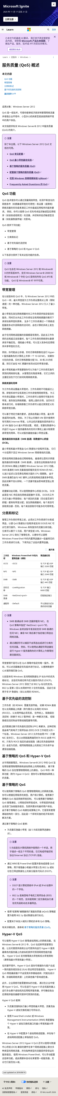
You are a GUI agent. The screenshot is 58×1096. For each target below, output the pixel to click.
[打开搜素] (48, 29)
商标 (33, 1092)
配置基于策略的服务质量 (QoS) (25, 172)
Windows (24, 57)
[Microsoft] (29, 29)
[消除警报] (54, 4)
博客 (28, 1088)
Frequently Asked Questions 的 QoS (28, 184)
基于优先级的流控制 (12, 89)
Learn (5, 57)
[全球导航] (2, 29)
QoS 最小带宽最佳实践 (21, 160)
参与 (37, 1088)
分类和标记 (9, 86)
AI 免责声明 (7, 1088)
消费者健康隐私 (8, 1092)
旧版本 (14, 57)
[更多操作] (53, 57)
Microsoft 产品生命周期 (33, 40)
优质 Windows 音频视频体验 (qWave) (28, 178)
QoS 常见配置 (16, 153)
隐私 (44, 1088)
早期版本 (19, 1088)
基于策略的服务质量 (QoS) (22, 166)
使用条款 (24, 1092)
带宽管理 (8, 82)
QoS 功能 (8, 79)
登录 (54, 29)
